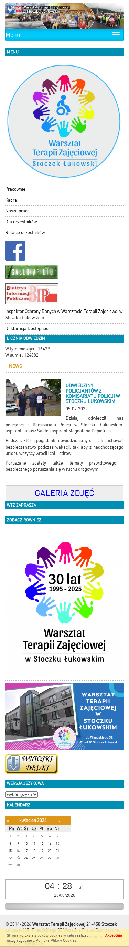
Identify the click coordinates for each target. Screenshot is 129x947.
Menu (13, 34)
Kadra (11, 200)
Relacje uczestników (25, 232)
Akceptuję (113, 935)
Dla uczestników (21, 221)
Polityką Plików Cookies (56, 940)
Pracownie (15, 189)
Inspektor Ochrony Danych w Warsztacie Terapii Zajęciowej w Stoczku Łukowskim (63, 314)
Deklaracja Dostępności (28, 328)
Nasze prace (17, 210)
